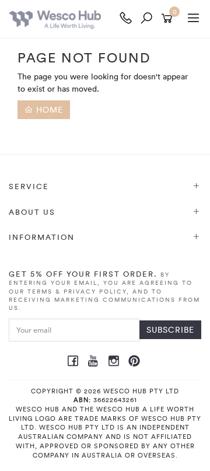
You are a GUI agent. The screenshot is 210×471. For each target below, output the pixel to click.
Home (48, 109)
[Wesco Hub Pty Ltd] (62, 19)
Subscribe (170, 329)
